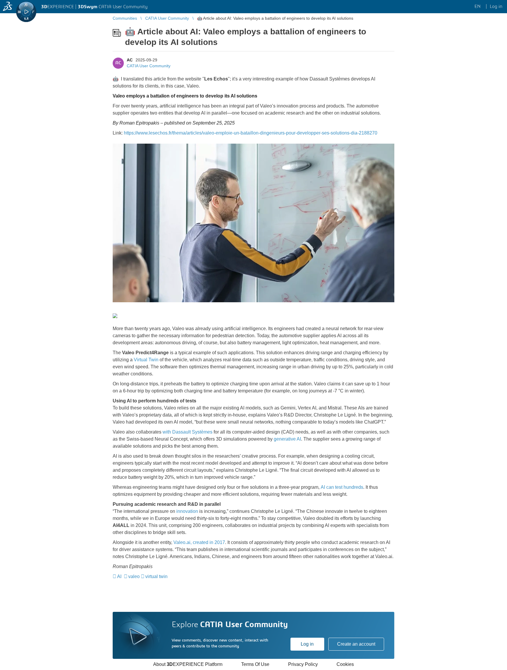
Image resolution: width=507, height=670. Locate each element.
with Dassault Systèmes (187, 431)
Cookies (345, 664)
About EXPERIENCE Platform (187, 664)
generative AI (287, 438)
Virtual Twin (146, 359)
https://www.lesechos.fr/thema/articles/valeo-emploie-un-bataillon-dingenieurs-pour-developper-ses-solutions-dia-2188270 (250, 132)
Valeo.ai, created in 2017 (199, 542)
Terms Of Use (255, 664)
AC (130, 60)
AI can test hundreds (342, 487)
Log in (307, 644)
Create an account (356, 644)
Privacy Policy (303, 664)
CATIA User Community (148, 65)
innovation (187, 511)
